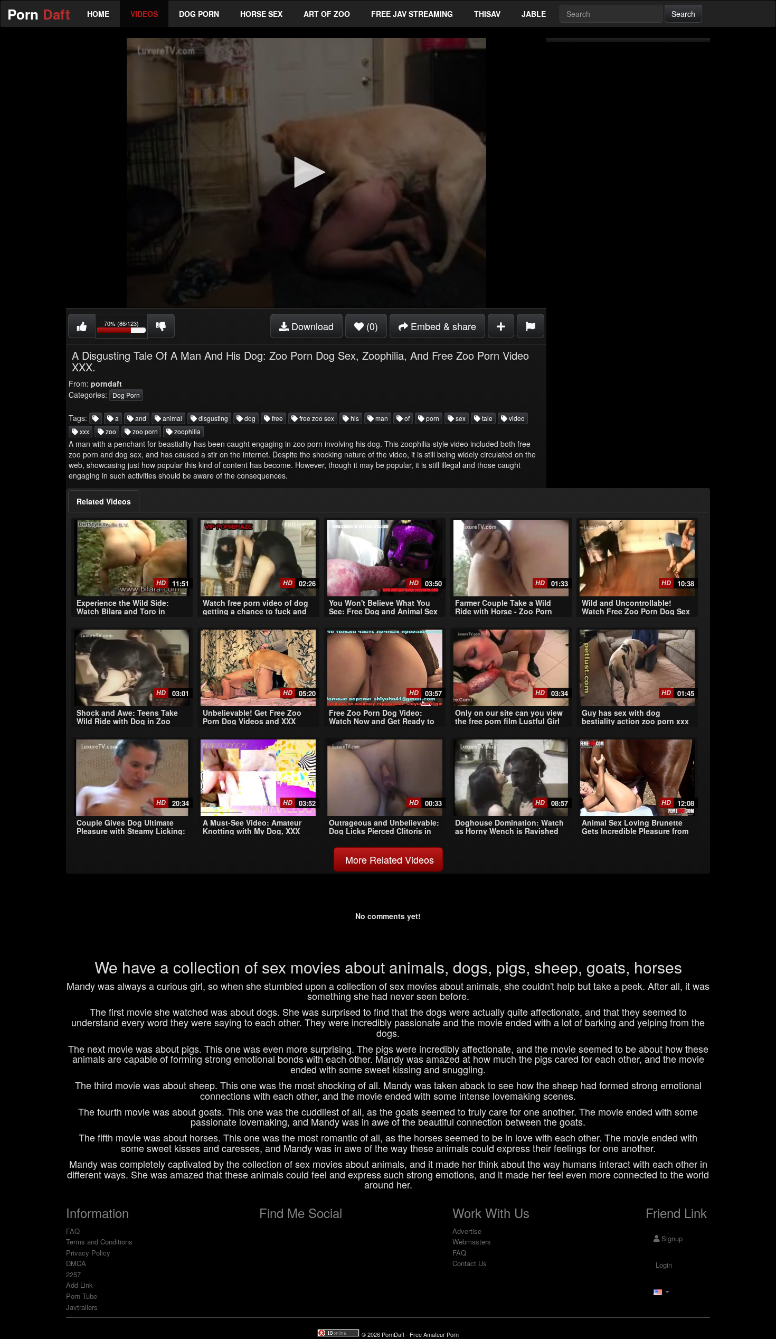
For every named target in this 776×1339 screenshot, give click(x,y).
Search (683, 13)
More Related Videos (388, 859)
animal (171, 418)
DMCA (76, 1263)
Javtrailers (82, 1307)
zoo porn (144, 431)
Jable (534, 13)
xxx (83, 431)
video (516, 418)
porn (431, 418)
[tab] (103, 501)
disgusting (212, 418)
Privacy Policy (88, 1253)
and (140, 418)
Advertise (466, 1231)
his (354, 418)
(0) (371, 326)
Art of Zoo (327, 13)
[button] (306, 172)
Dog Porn (199, 13)
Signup (671, 1238)
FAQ (73, 1231)
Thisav (487, 13)
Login (663, 1265)
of (406, 418)
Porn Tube (81, 1296)
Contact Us (469, 1263)
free (276, 418)
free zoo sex (316, 418)
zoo (110, 431)
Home (98, 13)
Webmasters (471, 1242)
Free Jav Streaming (412, 13)
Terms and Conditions (99, 1242)
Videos (144, 13)
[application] (306, 173)
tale (486, 418)
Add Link (79, 1285)
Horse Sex (261, 13)
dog (249, 418)
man (381, 418)
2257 (73, 1274)
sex (460, 418)
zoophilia (187, 431)
